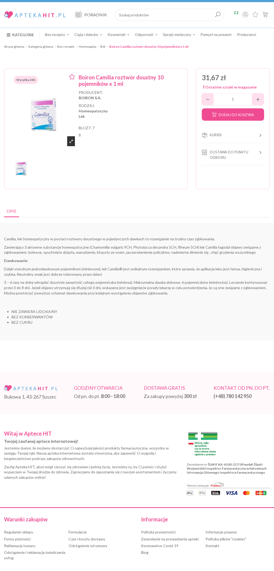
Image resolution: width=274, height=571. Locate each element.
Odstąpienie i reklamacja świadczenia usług (34, 555)
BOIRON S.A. (90, 97)
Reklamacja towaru (19, 545)
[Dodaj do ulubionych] (72, 77)
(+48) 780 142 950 (233, 396)
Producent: (91, 92)
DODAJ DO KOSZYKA (236, 115)
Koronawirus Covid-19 (159, 545)
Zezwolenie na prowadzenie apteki (170, 539)
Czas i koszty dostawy (86, 539)
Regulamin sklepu (18, 532)
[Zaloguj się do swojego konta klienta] (245, 15)
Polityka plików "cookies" (226, 539)
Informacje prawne (221, 532)
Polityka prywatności (158, 532)
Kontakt (212, 545)
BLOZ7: (85, 128)
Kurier (216, 135)
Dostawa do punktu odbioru (229, 155)
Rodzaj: (87, 105)
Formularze (77, 532)
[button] (23, 34)
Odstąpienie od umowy (87, 545)
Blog (145, 552)
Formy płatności (17, 539)
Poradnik (95, 14)
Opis (11, 210)
